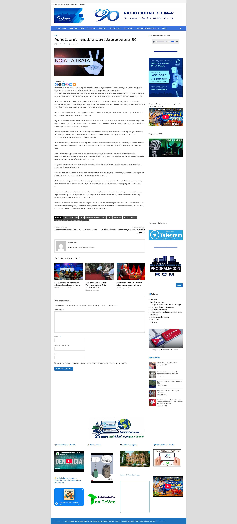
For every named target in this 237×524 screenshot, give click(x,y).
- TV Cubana (153, 322)
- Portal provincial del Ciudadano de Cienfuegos (165, 304)
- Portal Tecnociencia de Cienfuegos (161, 307)
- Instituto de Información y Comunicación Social (165, 312)
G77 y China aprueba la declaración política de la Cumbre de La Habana (67, 284)
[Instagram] (67, 84)
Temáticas (102, 28)
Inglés (164, 28)
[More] (74, 84)
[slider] (160, 42)
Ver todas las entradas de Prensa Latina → (81, 247)
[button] (166, 147)
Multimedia (128, 28)
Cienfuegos (73, 28)
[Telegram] (70, 84)
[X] (59, 84)
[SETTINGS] (177, 41)
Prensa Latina (64, 44)
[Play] (154, 41)
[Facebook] (56, 84)
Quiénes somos (61, 28)
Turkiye (86, 220)
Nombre (57, 336)
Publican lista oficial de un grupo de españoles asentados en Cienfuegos (167, 373)
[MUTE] (169, 41)
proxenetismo (59, 220)
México (110, 217)
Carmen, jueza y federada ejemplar (167, 362)
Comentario (59, 310)
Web (55, 354)
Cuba (82, 28)
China (65, 217)
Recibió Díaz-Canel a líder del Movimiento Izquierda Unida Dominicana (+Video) (96, 285)
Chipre (71, 217)
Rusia (67, 220)
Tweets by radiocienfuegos (158, 223)
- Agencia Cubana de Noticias (159, 317)
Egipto (82, 217)
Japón (104, 217)
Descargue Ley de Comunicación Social (164, 350)
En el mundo (91, 28)
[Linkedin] (63, 84)
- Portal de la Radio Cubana (158, 309)
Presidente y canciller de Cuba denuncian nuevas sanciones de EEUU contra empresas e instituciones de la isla (170, 401)
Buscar (179, 285)
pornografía (118, 217)
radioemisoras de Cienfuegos (147, 28)
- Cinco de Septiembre (156, 302)
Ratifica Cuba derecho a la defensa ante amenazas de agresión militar (129, 284)
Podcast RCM (114, 28)
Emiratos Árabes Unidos (92, 217)
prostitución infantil (129, 217)
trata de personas (76, 220)
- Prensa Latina (154, 319)
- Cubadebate (153, 314)
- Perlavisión (153, 300)
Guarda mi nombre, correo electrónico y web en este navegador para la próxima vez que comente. (92, 363)
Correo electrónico (62, 345)
